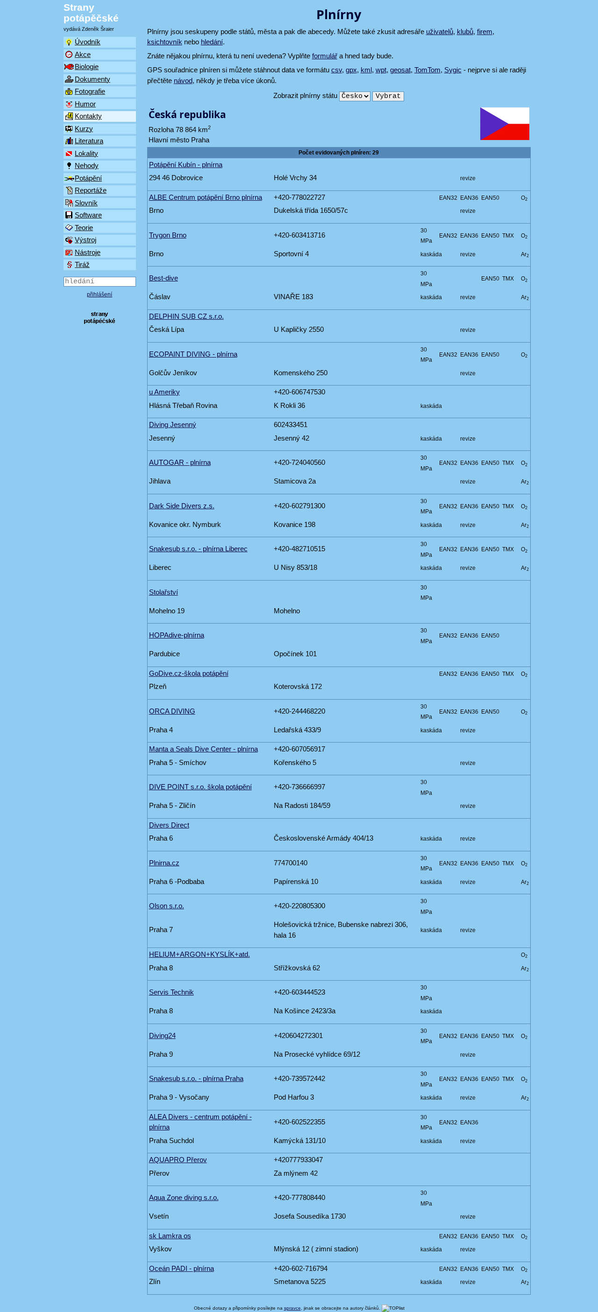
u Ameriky (164, 392)
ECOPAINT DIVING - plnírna (193, 354)
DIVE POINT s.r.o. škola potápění (200, 787)
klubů (465, 31)
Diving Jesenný (172, 424)
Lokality (86, 153)
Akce (83, 54)
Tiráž (82, 264)
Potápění (88, 178)
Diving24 (162, 1035)
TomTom (427, 70)
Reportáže (91, 190)
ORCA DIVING (172, 711)
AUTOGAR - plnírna (180, 462)
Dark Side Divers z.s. (181, 506)
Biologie (87, 66)
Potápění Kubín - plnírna (185, 164)
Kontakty (88, 116)
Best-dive (163, 278)
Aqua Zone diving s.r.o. (184, 1197)
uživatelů (439, 31)
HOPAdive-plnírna (176, 635)
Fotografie (90, 91)
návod (183, 80)
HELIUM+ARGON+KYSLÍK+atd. (199, 954)
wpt (381, 70)
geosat (400, 70)
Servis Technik (171, 992)
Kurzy (84, 129)
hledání (212, 42)
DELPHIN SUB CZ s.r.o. (186, 316)
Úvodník (87, 42)
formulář (324, 56)
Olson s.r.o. (166, 906)
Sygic (453, 70)
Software (88, 215)
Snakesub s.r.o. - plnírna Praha (196, 1078)
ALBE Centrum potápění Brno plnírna (205, 197)
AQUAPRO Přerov (178, 1160)
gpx (351, 70)
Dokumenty (92, 79)
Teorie (84, 228)
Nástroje (87, 252)
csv (336, 70)
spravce (292, 1308)
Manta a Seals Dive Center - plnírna (203, 749)
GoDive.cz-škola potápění (188, 673)
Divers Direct (169, 825)
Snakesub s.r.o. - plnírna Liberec (198, 549)
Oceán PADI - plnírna (181, 1268)
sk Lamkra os (170, 1236)
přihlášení (99, 294)
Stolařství (163, 592)
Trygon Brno (167, 235)
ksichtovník (164, 42)
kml (366, 70)
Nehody (87, 165)
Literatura (89, 141)
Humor (85, 104)
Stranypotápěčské (91, 12)
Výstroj (85, 240)
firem (484, 31)
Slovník (86, 203)
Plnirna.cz (164, 863)
